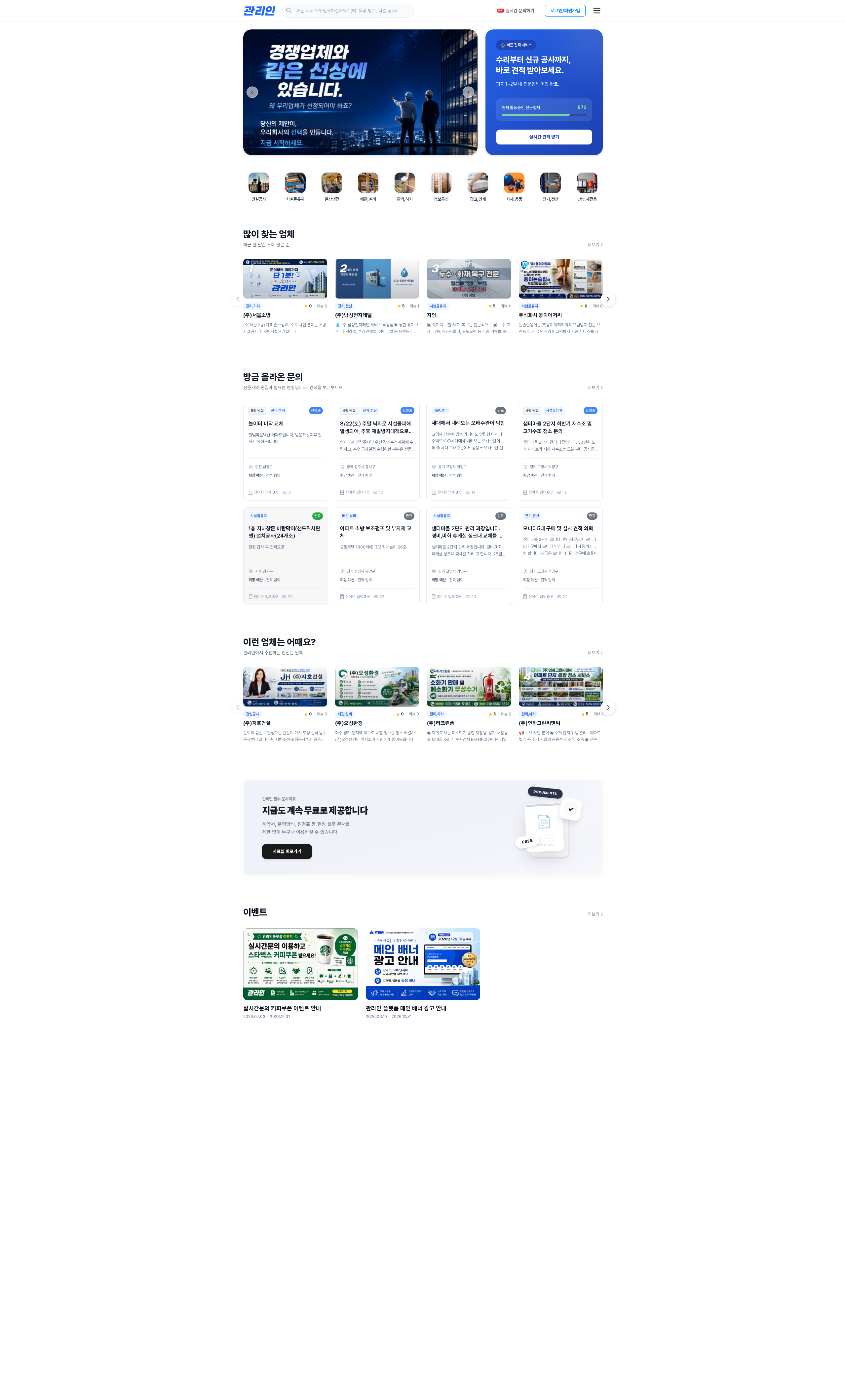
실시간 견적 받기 (544, 137)
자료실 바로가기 (287, 851)
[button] (608, 299)
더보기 (593, 244)
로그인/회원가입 (565, 10)
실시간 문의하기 (516, 10)
